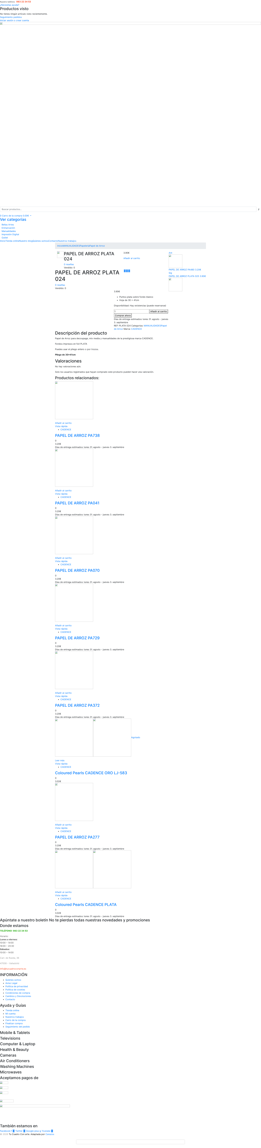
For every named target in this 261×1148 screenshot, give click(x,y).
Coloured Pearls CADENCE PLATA (86, 904)
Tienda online (12, 241)
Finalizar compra (14, 1023)
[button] (15, 215)
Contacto (53, 241)
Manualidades (9, 231)
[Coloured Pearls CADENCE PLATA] (93, 869)
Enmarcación (8, 227)
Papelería (84, 245)
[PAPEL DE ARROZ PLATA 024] (125, 270)
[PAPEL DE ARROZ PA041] (74, 467)
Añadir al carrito (131, 258)
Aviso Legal (11, 983)
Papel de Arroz (97, 245)
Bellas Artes (8, 224)
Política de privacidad (16, 986)
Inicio (2, 241)
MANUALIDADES (71, 245)
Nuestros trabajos (67, 241)
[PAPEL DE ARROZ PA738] (74, 400)
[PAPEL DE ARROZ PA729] (74, 602)
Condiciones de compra (17, 992)
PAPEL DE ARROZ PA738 (77, 435)
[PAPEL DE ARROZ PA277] (74, 801)
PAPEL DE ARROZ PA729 (77, 638)
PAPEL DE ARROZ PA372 (77, 705)
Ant (170, 252)
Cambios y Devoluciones (18, 996)
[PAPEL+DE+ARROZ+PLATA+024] (127, 270)
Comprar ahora (123, 315)
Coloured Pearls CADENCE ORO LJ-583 (91, 773)
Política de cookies (15, 989)
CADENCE (136, 329)
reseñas (69, 264)
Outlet (5, 237)
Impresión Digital (10, 234)
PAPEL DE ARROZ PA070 (77, 570)
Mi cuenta (10, 1013)
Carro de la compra (15, 1020)
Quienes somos (40, 241)
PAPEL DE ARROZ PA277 (77, 837)
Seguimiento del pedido (17, 1026)
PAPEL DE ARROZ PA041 (77, 503)
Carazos (50, 1134)
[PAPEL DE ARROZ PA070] (74, 535)
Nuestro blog (26, 241)
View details (61, 294)
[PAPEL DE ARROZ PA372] (74, 670)
